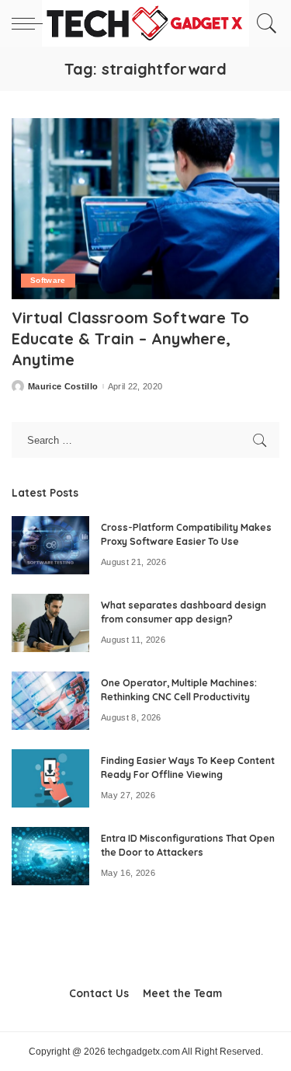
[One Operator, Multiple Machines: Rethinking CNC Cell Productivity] (50, 701)
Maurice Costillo (63, 386)
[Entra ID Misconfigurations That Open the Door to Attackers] (50, 856)
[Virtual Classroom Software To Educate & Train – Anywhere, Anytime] (145, 208)
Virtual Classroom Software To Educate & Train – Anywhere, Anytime (130, 338)
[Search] (264, 23)
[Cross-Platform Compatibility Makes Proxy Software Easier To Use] (50, 545)
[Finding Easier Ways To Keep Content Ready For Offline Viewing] (50, 778)
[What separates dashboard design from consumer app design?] (50, 623)
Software (48, 280)
